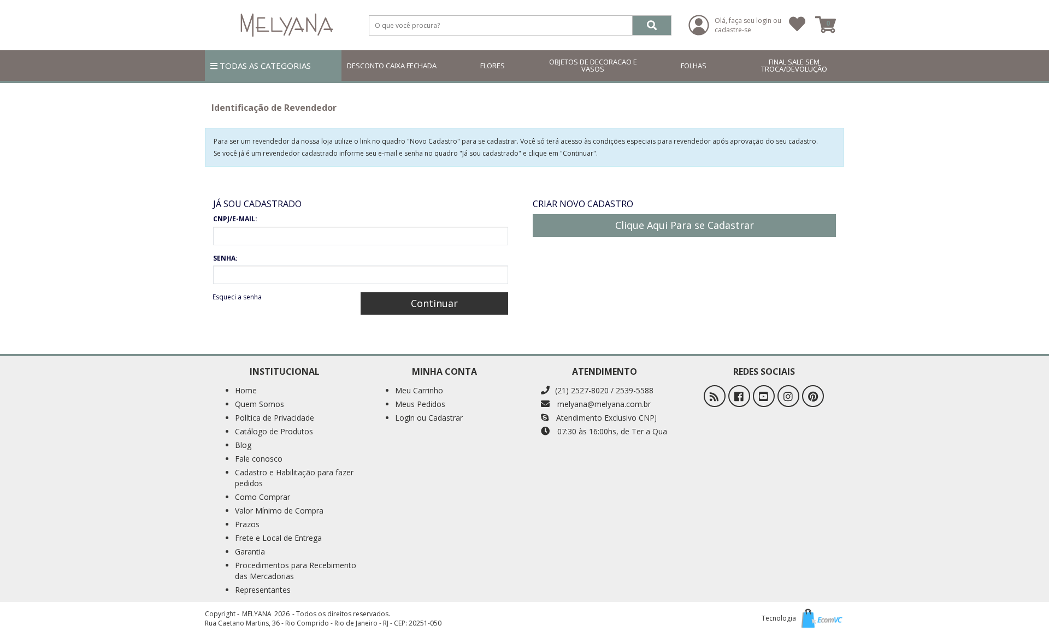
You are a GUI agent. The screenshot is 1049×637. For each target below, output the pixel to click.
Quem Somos (259, 404)
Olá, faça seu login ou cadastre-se (748, 25)
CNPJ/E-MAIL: (235, 218)
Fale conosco (258, 458)
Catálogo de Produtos (274, 431)
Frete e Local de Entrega (278, 538)
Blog (243, 445)
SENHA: (225, 258)
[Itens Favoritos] (797, 25)
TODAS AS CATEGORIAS (264, 65)
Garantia (250, 551)
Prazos (247, 524)
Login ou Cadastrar (429, 417)
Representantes (263, 590)
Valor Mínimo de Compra (279, 510)
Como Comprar (262, 497)
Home (246, 390)
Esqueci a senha (237, 297)
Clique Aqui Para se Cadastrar (684, 225)
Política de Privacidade (274, 417)
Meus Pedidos (420, 404)
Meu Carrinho (419, 390)
